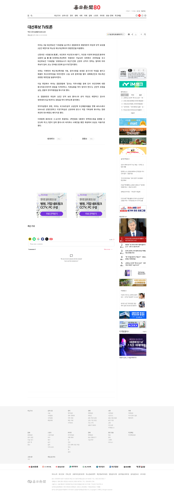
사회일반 (110, 413)
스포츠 (96, 15)
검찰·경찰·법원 (112, 418)
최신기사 (57, 15)
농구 (49, 442)
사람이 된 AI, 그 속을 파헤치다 (127, 357)
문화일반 (30, 435)
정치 (71, 15)
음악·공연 (30, 437)
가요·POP (90, 439)
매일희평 (50, 420)
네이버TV (54, 138)
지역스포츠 (51, 447)
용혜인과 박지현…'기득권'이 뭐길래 (130, 192)
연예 (89, 432)
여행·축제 (70, 437)
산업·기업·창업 (92, 420)
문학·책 (30, 442)
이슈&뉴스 (124, 290)
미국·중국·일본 (132, 415)
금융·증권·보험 (92, 418)
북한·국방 (70, 420)
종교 (29, 444)
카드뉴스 (110, 442)
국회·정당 (70, 418)
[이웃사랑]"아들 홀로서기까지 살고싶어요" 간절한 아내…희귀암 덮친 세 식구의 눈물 (132, 199)
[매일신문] (33, 467)
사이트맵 (142, 474)
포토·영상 (111, 432)
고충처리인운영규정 (78, 474)
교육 (109, 422)
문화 (90, 15)
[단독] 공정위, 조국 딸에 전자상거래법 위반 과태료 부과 (135, 252)
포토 (109, 437)
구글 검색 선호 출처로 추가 (115, 34)
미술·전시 (30, 439)
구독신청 (68, 474)
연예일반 (90, 435)
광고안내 (61, 474)
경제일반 (90, 413)
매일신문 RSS (51, 457)
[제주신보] (140, 467)
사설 (49, 413)
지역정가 (70, 422)
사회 (80, 15)
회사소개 (54, 474)
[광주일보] (87, 467)
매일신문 (30, 32)
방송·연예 (109, 15)
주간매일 (118, 15)
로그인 (138, 11)
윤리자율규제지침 (123, 474)
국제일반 (130, 413)
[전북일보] (127, 467)
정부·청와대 (71, 415)
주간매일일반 (132, 435)
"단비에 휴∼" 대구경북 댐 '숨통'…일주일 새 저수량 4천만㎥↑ (140, 107)
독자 (69, 447)
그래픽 (110, 439)
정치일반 (70, 413)
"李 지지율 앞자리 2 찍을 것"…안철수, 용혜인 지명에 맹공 (135, 258)
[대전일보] (100, 467)
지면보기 (128, 11)
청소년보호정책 (90, 474)
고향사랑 (30, 457)
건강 (69, 442)
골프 (49, 444)
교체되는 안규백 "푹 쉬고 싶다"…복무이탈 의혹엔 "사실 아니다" (140, 98)
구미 (29, 459)
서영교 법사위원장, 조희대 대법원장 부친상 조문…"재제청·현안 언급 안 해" (143, 104)
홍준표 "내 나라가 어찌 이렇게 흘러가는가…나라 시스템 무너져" (135, 246)
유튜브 (87, 138)
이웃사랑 (110, 425)
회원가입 (143, 11)
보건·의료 (111, 420)
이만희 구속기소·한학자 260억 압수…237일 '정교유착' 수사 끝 (129, 296)
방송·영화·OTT (92, 437)
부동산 (90, 415)
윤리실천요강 (135, 474)
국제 (85, 15)
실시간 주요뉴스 (125, 159)
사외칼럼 (50, 418)
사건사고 (110, 415)
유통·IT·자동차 (92, 425)
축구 (49, 439)
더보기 (144, 332)
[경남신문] (60, 467)
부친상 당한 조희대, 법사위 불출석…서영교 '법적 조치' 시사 (139, 110)
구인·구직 (90, 422)
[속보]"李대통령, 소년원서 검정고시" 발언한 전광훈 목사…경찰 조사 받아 (133, 186)
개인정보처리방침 (102, 474)
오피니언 (65, 15)
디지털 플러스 (124, 331)
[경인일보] (73, 467)
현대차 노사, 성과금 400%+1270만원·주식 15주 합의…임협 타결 (132, 172)
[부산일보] (114, 467)
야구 (49, 437)
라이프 (102, 15)
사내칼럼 (50, 415)
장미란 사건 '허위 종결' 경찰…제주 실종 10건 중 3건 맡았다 (129, 304)
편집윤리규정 (113, 474)
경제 (76, 15)
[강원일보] (46, 467)
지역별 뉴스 (111, 427)
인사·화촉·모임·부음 (73, 444)
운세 (69, 452)
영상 (109, 435)
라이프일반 (71, 435)
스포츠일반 (51, 435)
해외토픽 (130, 418)
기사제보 (133, 11)
